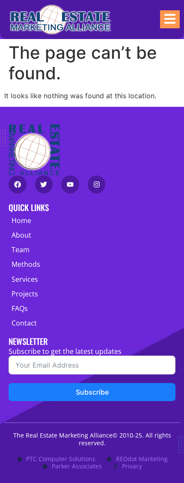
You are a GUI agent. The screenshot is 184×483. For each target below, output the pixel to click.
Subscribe (92, 392)
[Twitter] (44, 184)
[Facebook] (18, 184)
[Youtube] (70, 184)
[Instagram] (97, 184)
